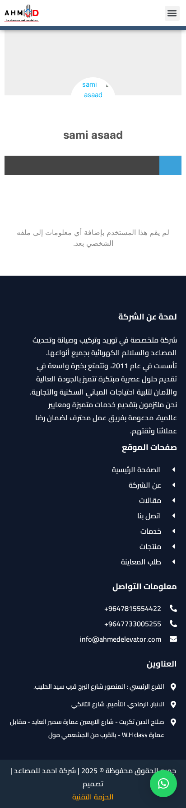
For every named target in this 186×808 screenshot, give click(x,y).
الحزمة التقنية (93, 796)
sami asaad (93, 134)
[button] (172, 13)
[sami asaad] (93, 99)
